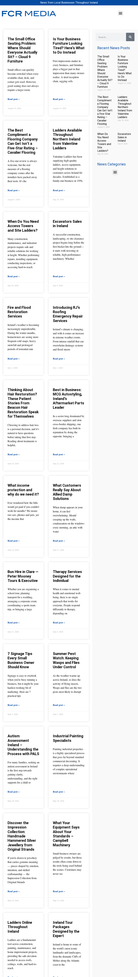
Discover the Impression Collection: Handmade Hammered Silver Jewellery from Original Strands (22, 836)
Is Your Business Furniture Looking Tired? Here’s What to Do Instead (68, 45)
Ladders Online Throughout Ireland (20, 926)
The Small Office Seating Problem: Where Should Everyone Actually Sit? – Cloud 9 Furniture (22, 50)
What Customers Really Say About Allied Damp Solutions (67, 492)
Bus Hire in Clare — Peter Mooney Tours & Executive (23, 576)
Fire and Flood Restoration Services (19, 311)
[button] (120, 13)
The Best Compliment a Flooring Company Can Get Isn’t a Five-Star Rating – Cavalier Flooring (23, 141)
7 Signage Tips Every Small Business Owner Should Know (21, 660)
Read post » (14, 99)
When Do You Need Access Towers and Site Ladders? (23, 225)
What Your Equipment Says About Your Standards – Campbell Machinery (66, 834)
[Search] (130, 37)
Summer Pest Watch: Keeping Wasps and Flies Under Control (66, 660)
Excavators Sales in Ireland (67, 223)
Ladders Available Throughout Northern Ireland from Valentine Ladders (67, 139)
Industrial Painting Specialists (68, 738)
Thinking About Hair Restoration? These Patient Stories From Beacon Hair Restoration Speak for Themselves (23, 403)
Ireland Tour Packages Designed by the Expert (66, 929)
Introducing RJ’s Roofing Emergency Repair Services (68, 314)
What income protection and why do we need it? (23, 489)
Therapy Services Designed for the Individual (67, 576)
